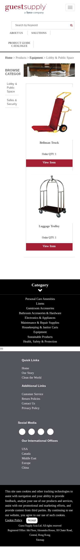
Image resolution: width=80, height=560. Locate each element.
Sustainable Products (40, 337)
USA (25, 449)
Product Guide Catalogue (19, 44)
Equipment (40, 332)
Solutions (39, 33)
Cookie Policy (13, 520)
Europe (26, 463)
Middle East (29, 458)
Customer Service (32, 394)
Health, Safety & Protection (40, 341)
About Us (16, 33)
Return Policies (31, 398)
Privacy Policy (30, 408)
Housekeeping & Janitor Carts (40, 327)
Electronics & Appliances (40, 317)
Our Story (28, 373)
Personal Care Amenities (40, 299)
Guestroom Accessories (40, 308)
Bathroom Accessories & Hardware (40, 313)
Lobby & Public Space (12, 87)
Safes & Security (12, 102)
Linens (40, 303)
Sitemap (40, 539)
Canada (26, 453)
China (25, 467)
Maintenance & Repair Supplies (40, 322)
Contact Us (28, 403)
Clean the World (31, 377)
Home (8, 57)
